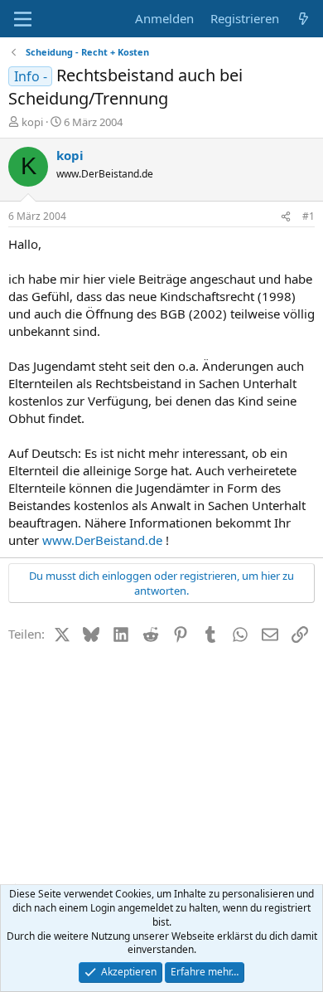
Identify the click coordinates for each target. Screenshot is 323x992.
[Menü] (22, 19)
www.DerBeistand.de (102, 540)
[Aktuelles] (303, 18)
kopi (32, 121)
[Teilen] (285, 216)
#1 (308, 216)
